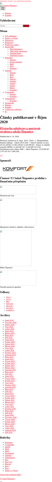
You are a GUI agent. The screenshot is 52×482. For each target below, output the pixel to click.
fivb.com (9, 304)
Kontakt (8, 15)
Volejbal (8, 71)
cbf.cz (8, 297)
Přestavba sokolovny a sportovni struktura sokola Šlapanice (20, 130)
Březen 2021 (10, 402)
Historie (8, 13)
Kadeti (12, 86)
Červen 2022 (10, 379)
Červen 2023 (10, 361)
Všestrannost (10, 99)
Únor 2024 (9, 348)
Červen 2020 (10, 420)
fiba (7, 301)
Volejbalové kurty (16, 56)
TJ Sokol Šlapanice (7, 479)
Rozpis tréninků (16, 62)
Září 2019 (8, 432)
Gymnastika (9, 92)
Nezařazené (9, 103)
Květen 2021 (10, 398)
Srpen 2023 (9, 359)
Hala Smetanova (16, 49)
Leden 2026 (9, 329)
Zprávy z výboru (11, 38)
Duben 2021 (9, 400)
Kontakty (13, 68)
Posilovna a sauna (12, 45)
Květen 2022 (10, 381)
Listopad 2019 (10, 430)
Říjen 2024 (9, 335)
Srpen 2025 (9, 331)
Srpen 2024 (9, 340)
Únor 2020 (9, 426)
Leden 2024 (9, 350)
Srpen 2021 (9, 394)
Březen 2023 (10, 368)
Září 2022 (8, 374)
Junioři (12, 84)
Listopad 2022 (10, 370)
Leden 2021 (9, 407)
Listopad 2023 (10, 355)
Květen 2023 (10, 363)
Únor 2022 (9, 383)
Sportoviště (9, 47)
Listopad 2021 (10, 387)
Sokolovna (9, 40)
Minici (12, 88)
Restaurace (9, 43)
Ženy (12, 66)
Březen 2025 (10, 333)
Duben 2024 (9, 344)
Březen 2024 (10, 346)
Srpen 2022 (9, 376)
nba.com (9, 306)
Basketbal (8, 58)
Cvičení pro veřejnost (13, 109)
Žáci (6, 460)
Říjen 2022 (9, 372)
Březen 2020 (10, 424)
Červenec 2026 (10, 322)
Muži (12, 64)
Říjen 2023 (9, 357)
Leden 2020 (9, 428)
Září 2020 (8, 413)
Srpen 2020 (9, 415)
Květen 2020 (10, 422)
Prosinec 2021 (10, 385)
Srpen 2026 (9, 320)
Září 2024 (8, 338)
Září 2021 (8, 391)
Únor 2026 (9, 327)
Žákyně (12, 79)
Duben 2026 (9, 325)
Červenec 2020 (10, 417)
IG (6, 112)
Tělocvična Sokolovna (18, 51)
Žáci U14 (8, 462)
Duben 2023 (9, 366)
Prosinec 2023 (10, 353)
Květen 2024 (10, 342)
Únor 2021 (9, 404)
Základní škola (15, 53)
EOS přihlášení (10, 36)
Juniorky (13, 81)
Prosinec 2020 (10, 409)
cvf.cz (8, 299)
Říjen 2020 (9, 411)
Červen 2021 (10, 396)
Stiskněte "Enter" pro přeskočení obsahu (15, 1)
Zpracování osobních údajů (10, 475)
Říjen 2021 (9, 389)
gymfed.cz (10, 310)
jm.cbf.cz (9, 308)
